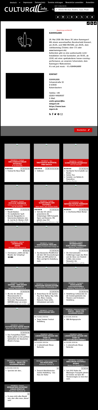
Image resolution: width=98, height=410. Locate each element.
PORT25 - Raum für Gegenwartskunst (76, 312)
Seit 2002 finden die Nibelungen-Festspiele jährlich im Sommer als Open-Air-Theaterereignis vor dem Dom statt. (77, 375)
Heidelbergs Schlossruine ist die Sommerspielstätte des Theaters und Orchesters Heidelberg (76, 297)
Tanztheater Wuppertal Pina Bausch (46, 164)
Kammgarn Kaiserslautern (46, 286)
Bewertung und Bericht (64, 30)
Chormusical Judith (17, 245)
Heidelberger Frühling (47, 245)
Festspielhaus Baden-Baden (17, 327)
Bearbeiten (82, 130)
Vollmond (40, 171)
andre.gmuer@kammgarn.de (57, 102)
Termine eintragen (55, 2)
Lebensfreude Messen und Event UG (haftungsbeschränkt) (46, 338)
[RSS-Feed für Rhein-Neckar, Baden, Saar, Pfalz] (82, 17)
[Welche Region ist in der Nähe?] (72, 17)
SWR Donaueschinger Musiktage (17, 163)
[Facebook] (52, 114)
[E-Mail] (61, 114)
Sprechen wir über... (15, 371)
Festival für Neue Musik (16, 171)
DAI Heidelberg (46, 363)
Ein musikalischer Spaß (16, 214)
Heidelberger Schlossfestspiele (76, 286)
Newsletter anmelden (74, 2)
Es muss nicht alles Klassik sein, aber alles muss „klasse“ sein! (18, 398)
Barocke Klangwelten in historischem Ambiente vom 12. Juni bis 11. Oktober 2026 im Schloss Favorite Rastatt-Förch (18, 220)
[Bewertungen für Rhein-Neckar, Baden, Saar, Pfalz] (92, 17)
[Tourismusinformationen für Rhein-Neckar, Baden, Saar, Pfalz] (67, 17)
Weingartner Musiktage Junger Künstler (17, 388)
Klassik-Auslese (13, 212)
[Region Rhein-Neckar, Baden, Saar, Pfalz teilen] (87, 17)
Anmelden (90, 2)
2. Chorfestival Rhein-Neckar (76, 212)
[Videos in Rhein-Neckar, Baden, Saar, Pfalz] (77, 17)
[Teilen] (95, 23)
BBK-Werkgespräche (73, 319)
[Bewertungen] (58, 169)
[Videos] (49, 169)
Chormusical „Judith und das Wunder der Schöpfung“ (18, 254)
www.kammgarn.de (57, 50)
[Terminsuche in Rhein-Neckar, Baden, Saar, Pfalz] (63, 17)
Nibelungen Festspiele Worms (75, 363)
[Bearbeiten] (88, 23)
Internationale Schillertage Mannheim (76, 245)
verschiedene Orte (46, 312)
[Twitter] (55, 114)
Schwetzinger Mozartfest (76, 163)
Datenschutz (40, 2)
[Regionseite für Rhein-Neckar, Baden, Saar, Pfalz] (58, 17)
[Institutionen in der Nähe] (24, 169)
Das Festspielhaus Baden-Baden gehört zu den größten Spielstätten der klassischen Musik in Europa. (18, 338)
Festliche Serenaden (17, 203)
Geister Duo (70, 175)
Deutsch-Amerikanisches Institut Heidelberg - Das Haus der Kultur (46, 373)
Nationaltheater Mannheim (76, 204)
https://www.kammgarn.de (57, 107)
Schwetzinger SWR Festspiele (46, 204)
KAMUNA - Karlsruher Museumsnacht (17, 286)
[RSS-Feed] (91, 23)
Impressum (27, 2)
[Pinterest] (58, 114)
